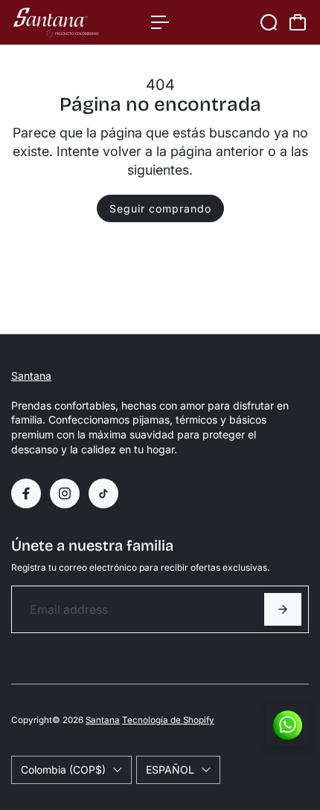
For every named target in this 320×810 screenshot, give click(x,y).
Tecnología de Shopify (168, 720)
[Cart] (298, 22)
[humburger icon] (160, 22)
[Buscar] (268, 22)
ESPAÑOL (170, 769)
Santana (31, 375)
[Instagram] (65, 493)
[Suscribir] (282, 609)
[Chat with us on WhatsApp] (287, 725)
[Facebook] (26, 493)
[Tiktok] (103, 493)
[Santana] (73, 22)
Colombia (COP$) (63, 769)
